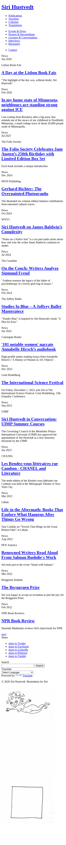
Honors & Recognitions (21, 34)
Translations (15, 25)
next (3, 634)
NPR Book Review (18, 620)
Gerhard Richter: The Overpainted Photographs (24, 191)
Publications (15, 15)
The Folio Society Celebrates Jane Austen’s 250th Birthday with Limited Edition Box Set (32, 154)
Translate (28, 675)
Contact (12, 49)
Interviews (14, 40)
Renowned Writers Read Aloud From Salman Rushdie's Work (29, 555)
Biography (14, 43)
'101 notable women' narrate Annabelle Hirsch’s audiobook (28, 346)
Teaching (13, 18)
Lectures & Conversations (22, 37)
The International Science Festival (32, 382)
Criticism (13, 21)
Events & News (17, 31)
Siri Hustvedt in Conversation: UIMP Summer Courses (29, 421)
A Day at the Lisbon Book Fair (28, 72)
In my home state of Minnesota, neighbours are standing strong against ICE (29, 105)
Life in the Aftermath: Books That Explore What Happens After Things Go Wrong (32, 514)
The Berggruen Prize (20, 587)
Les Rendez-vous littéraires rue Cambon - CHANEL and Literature (29, 468)
